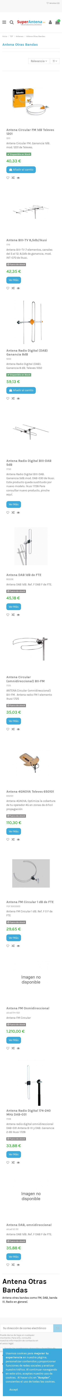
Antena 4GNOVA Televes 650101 (30, 791)
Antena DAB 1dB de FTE (23, 575)
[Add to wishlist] (9, 178)
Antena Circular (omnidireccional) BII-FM (25, 679)
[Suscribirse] (57, 1328)
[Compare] (14, 178)
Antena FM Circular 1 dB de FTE (30, 902)
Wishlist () (54, 3)
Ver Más (14, 280)
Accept (13, 1389)
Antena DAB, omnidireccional (29, 1225)
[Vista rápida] (19, 178)
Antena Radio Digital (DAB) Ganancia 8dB (27, 352)
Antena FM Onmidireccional (27, 1008)
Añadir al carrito (23, 169)
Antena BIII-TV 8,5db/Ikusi (26, 240)
